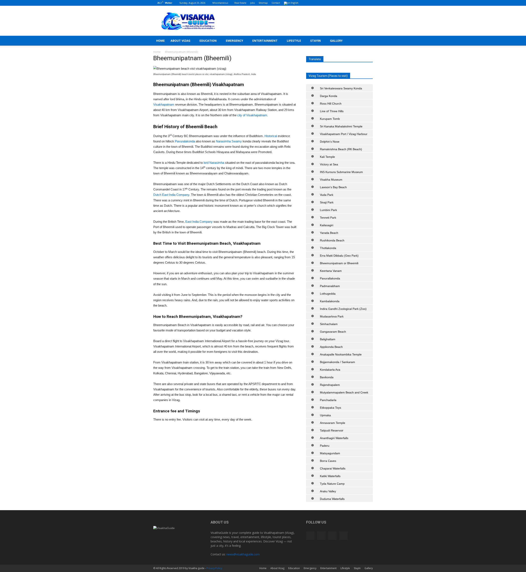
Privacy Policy (214, 568)
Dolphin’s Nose (329, 141)
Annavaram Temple (332, 422)
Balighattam (327, 339)
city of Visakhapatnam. (252, 115)
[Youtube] (370, 3)
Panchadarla (328, 400)
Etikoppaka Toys (330, 407)
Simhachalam (329, 324)
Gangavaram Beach (333, 331)
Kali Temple (327, 156)
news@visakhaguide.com (243, 554)
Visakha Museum (331, 179)
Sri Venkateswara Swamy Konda (341, 88)
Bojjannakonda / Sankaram (337, 362)
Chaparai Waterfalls (332, 468)
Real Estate (240, 2)
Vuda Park (326, 194)
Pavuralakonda (185, 141)
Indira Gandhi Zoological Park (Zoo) (343, 308)
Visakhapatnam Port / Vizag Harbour (343, 134)
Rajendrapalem (330, 384)
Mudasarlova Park (332, 316)
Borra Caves (328, 460)
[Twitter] (363, 3)
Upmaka (325, 415)
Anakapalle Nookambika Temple (341, 354)
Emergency (234, 41)
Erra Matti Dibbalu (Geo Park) (339, 255)
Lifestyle (294, 41)
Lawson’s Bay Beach (333, 187)
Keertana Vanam (331, 270)
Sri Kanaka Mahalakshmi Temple (341, 126)
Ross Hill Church (330, 103)
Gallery (336, 41)
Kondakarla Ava (330, 369)
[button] (368, 41)
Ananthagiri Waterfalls (334, 438)
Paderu (324, 445)
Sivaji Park (326, 202)
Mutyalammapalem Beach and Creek (344, 392)
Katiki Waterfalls (330, 476)
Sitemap (263, 2)
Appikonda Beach (331, 346)
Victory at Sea (329, 164)
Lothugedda (328, 293)
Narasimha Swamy (229, 141)
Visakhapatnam (164, 104)
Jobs (252, 2)
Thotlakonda (328, 248)
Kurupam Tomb (330, 118)
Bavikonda (326, 377)
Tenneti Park (328, 217)
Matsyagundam (330, 453)
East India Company (199, 221)
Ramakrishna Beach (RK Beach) (341, 149)
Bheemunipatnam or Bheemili (339, 263)
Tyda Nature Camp (332, 483)
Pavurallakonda (330, 278)
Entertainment (265, 41)
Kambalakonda (329, 301)
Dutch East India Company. (171, 194)
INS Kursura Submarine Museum (341, 172)
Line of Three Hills (332, 111)
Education (208, 41)
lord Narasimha (214, 162)
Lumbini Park (328, 210)
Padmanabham (330, 286)
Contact (276, 2)
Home (160, 41)
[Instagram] (356, 3)
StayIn (315, 41)
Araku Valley (328, 491)
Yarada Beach (329, 232)
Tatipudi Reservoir (331, 430)
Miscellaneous (220, 2)
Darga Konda (328, 96)
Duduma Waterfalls (332, 499)
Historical (271, 136)
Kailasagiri (326, 225)
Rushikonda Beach (332, 240)
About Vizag (180, 41)
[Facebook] (349, 3)
